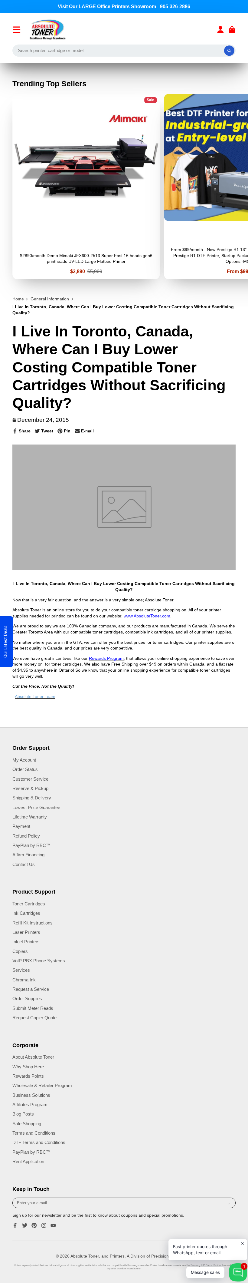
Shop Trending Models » (124, 671)
